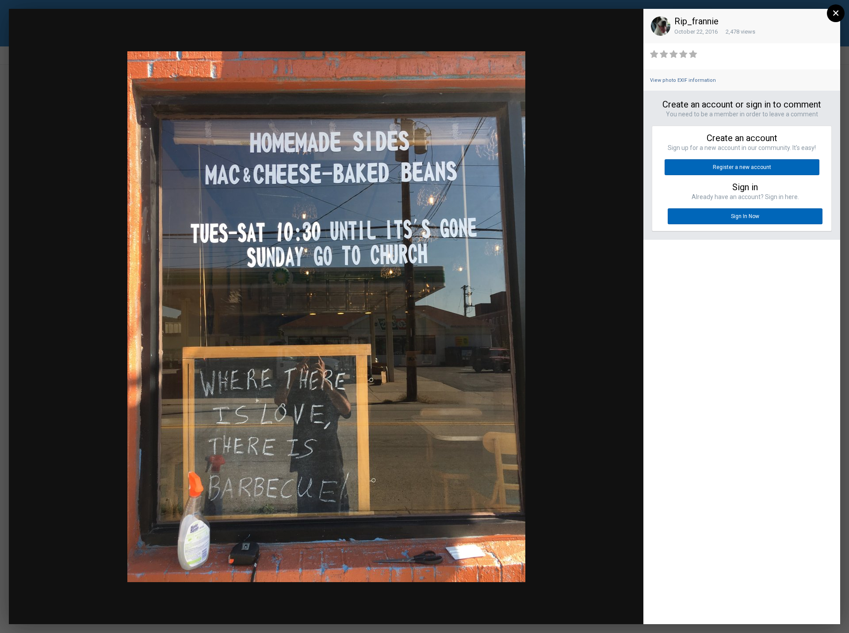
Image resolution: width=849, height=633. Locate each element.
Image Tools (559, 609)
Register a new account (742, 167)
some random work (85, 32)
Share (615, 609)
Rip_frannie (696, 21)
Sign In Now (745, 216)
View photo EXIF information (683, 80)
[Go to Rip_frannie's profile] (660, 26)
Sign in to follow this (525, 23)
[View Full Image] (628, 24)
